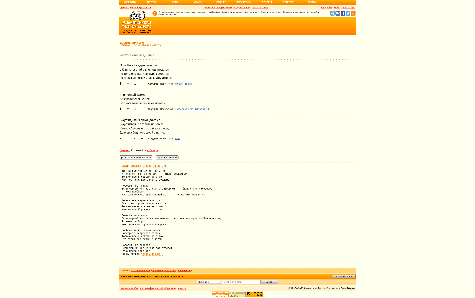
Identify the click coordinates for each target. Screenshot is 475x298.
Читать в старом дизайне (137, 55)
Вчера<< (125, 150)
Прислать (289, 2)
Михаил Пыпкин (183, 84)
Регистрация (348, 7)
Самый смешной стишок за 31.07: (144, 165)
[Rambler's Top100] (220, 294)
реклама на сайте (129, 288)
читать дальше (152, 253)
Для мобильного (212, 7)
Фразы (198, 2)
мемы (166, 276)
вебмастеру (169, 288)
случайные (184, 270)
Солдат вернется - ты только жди (192, 109)
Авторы (267, 2)
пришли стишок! (344, 276)
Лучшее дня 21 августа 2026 (135, 7)
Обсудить (153, 84)
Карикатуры (244, 2)
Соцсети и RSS (242, 7)
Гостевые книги (260, 7)
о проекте (156, 288)
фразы (177, 276)
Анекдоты (129, 2)
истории (154, 276)
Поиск (312, 2)
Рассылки (227, 7)
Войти (337, 7)
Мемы (175, 2)
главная (125, 276)
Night (177, 138)
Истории (152, 2)
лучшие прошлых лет (164, 270)
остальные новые (140, 270)
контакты (145, 288)
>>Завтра (152, 150)
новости (182, 288)
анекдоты (139, 276)
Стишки (221, 2)
